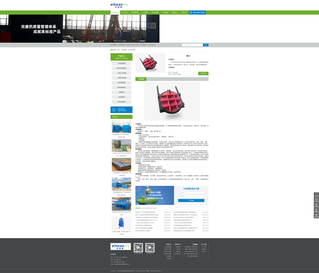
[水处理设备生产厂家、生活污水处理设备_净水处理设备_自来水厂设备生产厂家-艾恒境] (119, 5)
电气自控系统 (122, 102)
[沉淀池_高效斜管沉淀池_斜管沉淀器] (121, 204)
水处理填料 (121, 97)
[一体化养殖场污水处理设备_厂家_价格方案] (121, 164)
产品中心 (168, 244)
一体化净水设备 (121, 78)
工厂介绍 (124, 12)
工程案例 (195, 244)
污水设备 (145, 12)
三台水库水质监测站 (192, 256)
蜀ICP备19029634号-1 (156, 271)
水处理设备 (135, 12)
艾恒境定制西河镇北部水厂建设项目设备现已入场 (188, 212)
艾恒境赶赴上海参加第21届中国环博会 (146, 217)
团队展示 (204, 249)
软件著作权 (178, 253)
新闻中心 (175, 12)
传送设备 (169, 258)
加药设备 (121, 92)
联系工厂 (184, 12)
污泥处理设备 (122, 82)
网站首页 (115, 12)
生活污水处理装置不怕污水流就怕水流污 (185, 228)
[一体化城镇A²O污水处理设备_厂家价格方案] (121, 126)
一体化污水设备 (121, 73)
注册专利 (178, 251)
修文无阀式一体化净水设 (191, 246)
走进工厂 (204, 251)
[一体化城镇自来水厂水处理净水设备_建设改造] (121, 184)
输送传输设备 (122, 87)
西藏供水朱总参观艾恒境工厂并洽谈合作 (185, 215)
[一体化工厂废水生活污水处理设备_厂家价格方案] (121, 145)
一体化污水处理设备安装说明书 (182, 222)
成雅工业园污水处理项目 (191, 249)
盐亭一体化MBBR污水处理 (191, 253)
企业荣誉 (178, 249)
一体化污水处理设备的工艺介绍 (144, 222)
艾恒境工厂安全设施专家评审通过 (145, 212)
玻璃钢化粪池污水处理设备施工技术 (184, 230)
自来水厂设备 (167, 249)
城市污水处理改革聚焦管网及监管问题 (146, 215)
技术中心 (178, 244)
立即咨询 (203, 73)
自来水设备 (155, 12)
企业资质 (178, 246)
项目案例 (165, 12)
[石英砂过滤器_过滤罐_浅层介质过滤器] (121, 223)
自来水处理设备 (121, 68)
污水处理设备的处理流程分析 (182, 225)
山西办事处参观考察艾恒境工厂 (182, 220)
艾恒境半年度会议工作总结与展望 (183, 217)
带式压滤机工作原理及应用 (143, 225)
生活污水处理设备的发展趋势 (144, 228)
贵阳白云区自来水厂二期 (191, 251)
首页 (118, 49)
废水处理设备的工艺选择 (142, 230)
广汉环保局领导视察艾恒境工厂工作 (146, 220)
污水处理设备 (131, 49)
